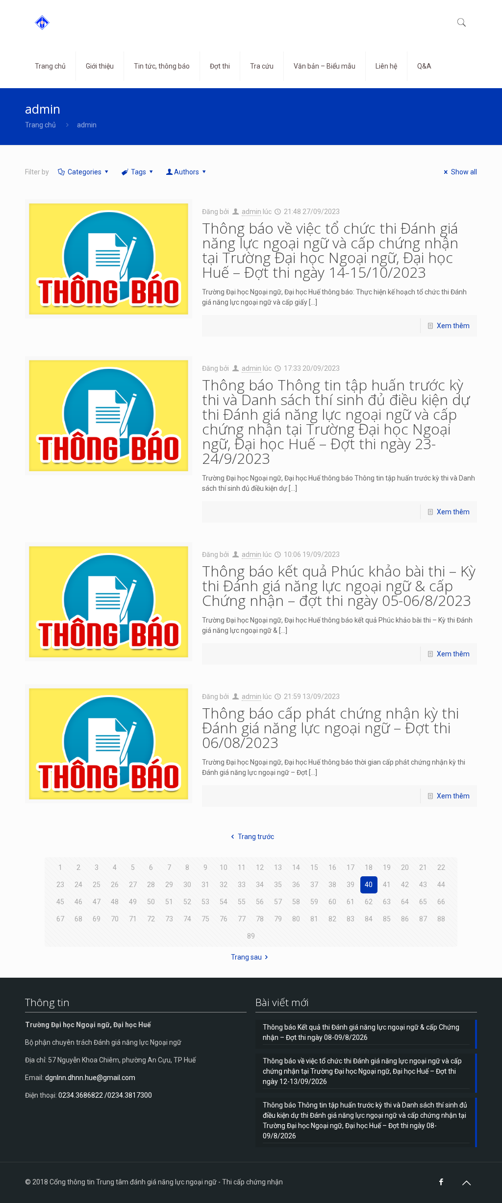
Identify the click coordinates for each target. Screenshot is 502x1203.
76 (223, 919)
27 (133, 885)
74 (187, 919)
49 (133, 902)
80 (296, 919)
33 (242, 885)
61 (350, 902)
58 (296, 902)
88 (441, 919)
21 (423, 867)
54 (223, 902)
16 (332, 867)
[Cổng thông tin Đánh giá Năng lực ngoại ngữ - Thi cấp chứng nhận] (42, 22)
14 (296, 867)
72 (151, 919)
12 (260, 867)
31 (205, 885)
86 (405, 919)
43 (423, 885)
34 (260, 885)
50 (151, 902)
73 (169, 919)
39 (350, 885)
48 (115, 902)
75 (205, 919)
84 (369, 919)
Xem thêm (453, 326)
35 (278, 885)
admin (251, 212)
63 (387, 902)
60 (332, 902)
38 (332, 885)
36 (296, 885)
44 (441, 885)
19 (387, 867)
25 (96, 885)
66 (441, 902)
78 (260, 919)
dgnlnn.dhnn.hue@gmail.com (90, 1078)
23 (60, 885)
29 (169, 885)
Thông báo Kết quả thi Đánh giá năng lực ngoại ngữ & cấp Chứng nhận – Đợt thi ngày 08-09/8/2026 (361, 1032)
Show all (464, 172)
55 (242, 902)
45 (60, 902)
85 (387, 919)
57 (278, 902)
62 (369, 902)
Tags (138, 172)
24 (78, 885)
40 (369, 885)
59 (314, 902)
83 (350, 919)
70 (115, 919)
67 (60, 919)
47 (96, 902)
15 (314, 867)
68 (78, 919)
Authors (186, 172)
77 (242, 919)
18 (369, 867)
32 (223, 885)
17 (350, 867)
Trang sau (246, 957)
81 (314, 919)
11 (242, 867)
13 (278, 867)
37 (314, 885)
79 (278, 919)
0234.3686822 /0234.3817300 (105, 1095)
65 (423, 902)
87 (423, 919)
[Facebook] (441, 1182)
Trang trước (256, 837)
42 (405, 885)
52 (187, 902)
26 (115, 885)
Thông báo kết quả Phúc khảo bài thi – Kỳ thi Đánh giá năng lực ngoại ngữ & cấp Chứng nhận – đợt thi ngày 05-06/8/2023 (339, 585)
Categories (84, 172)
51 (169, 902)
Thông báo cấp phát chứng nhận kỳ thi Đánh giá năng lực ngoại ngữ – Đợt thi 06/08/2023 (330, 727)
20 (405, 867)
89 (251, 936)
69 (96, 919)
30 (187, 885)
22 (441, 867)
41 (387, 885)
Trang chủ (40, 125)
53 (205, 902)
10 (223, 867)
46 (78, 902)
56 (260, 902)
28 (151, 885)
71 (133, 919)
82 (332, 919)
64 (405, 902)
